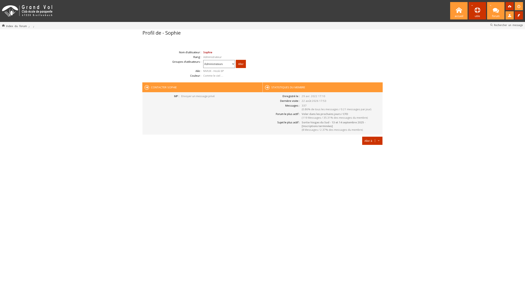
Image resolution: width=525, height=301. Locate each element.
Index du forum (16, 26)
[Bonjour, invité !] (510, 15)
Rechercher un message (508, 25)
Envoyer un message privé (198, 96)
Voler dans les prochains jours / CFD (325, 114)
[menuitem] (510, 6)
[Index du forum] (27, 10)
